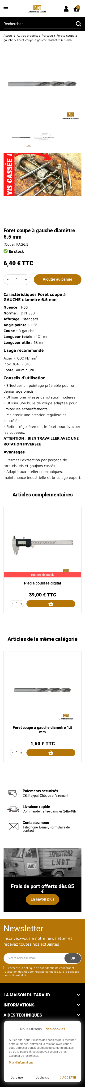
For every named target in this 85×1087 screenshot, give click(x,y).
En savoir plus (42, 899)
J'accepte (68, 1077)
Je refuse (17, 1077)
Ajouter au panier (57, 279)
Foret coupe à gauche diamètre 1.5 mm (42, 730)
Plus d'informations (21, 1062)
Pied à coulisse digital (42, 583)
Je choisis (42, 1077)
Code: (10, 244)
